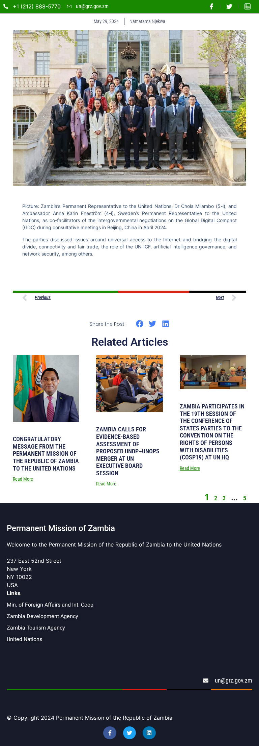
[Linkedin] (149, 732)
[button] (139, 323)
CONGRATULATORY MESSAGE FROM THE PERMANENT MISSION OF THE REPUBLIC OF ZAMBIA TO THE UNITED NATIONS (46, 453)
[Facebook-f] (109, 732)
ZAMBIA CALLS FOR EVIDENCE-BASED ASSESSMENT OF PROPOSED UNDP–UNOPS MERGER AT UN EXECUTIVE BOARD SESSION (128, 451)
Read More (23, 479)
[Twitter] (129, 732)
